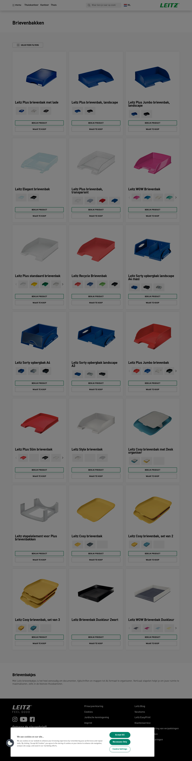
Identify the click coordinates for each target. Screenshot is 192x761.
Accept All (119, 735)
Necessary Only (120, 742)
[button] (10, 743)
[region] (82, 742)
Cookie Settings (120, 749)
